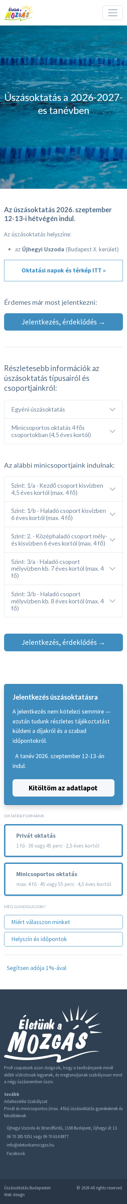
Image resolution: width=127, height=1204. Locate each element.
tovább (11, 1094)
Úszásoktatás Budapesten (27, 1188)
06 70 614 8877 (55, 1136)
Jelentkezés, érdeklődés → (63, 322)
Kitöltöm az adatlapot (63, 787)
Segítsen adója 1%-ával (36, 968)
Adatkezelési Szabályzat (25, 1101)
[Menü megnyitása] (113, 12)
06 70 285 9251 (19, 1136)
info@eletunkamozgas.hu (30, 1145)
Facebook (16, 1153)
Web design (14, 1195)
